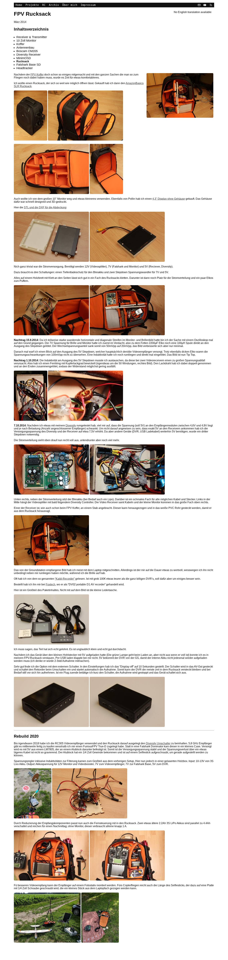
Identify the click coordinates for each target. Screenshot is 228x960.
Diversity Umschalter (158, 743)
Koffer (20, 44)
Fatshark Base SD (28, 64)
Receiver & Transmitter (31, 37)
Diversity (71, 425)
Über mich (69, 5)
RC (44, 5)
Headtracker (24, 68)
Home (19, 5)
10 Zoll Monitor (26, 40)
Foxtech (50, 584)
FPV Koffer (37, 74)
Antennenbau (25, 47)
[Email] (199, 5)
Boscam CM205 (27, 51)
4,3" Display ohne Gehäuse (168, 198)
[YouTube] (204, 5)
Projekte (32, 5)
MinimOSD (23, 58)
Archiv (54, 5)
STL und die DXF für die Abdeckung (45, 207)
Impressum (88, 5)
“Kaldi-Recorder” (65, 578)
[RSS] (210, 5)
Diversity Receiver (28, 54)
